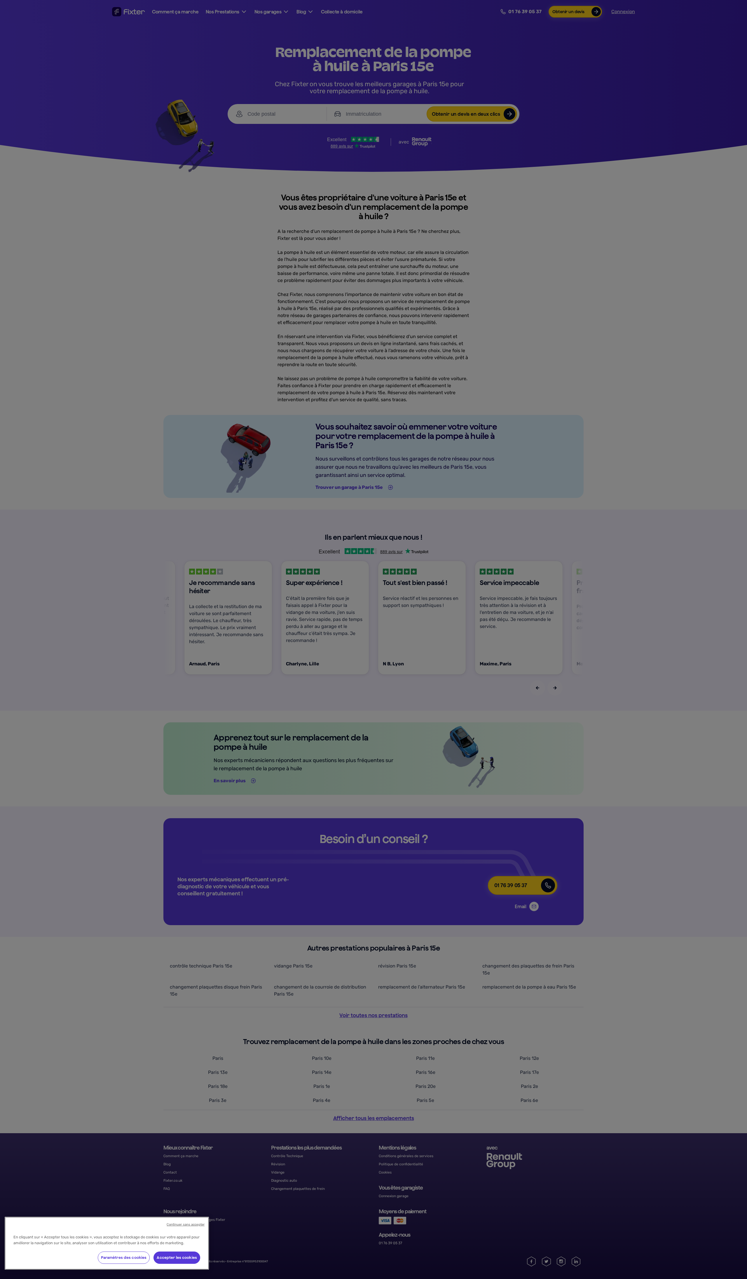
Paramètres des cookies (124, 1257)
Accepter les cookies (177, 1257)
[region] (107, 1243)
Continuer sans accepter (186, 1224)
